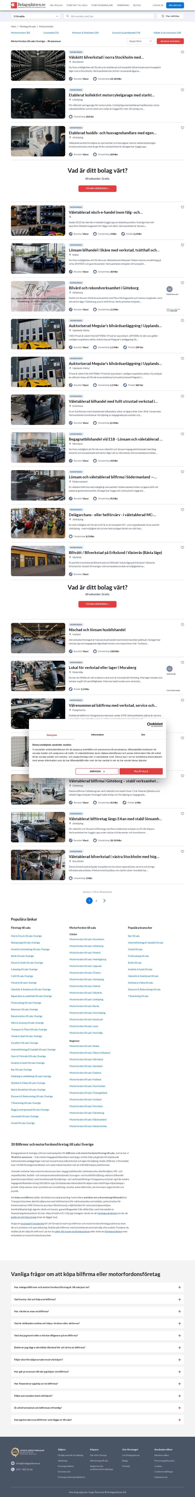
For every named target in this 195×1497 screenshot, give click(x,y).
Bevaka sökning (170, 41)
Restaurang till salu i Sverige (25, 942)
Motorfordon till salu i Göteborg (86, 945)
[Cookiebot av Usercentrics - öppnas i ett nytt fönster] (149, 724)
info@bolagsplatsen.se (28, 1463)
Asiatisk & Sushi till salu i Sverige (27, 1062)
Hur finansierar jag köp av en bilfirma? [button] (36, 1383)
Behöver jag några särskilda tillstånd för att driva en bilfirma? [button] (49, 1347)
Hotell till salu (135, 949)
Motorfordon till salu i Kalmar (85, 985)
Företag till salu (28, 26)
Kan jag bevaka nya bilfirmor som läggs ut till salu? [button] (43, 1419)
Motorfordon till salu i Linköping (86, 999)
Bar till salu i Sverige (21, 1069)
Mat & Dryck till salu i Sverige (26, 935)
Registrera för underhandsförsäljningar (101, 1467)
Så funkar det (64, 1471)
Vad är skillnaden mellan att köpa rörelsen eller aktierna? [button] (47, 1323)
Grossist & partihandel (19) (126, 32)
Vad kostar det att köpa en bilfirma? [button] (35, 1299)
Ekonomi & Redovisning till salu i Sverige (32, 1096)
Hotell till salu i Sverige (23, 1122)
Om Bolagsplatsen (131, 1455)
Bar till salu (134, 935)
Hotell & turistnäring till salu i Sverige (30, 949)
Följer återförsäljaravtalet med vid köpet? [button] (38, 1359)
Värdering (62, 1460)
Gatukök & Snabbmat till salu (143, 975)
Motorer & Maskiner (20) (85, 32)
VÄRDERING (123, 5)
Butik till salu (135, 962)
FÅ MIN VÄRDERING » (97, 188)
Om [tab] (143, 734)
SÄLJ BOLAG (56, 5)
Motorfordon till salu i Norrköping (87, 1012)
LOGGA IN (158, 5)
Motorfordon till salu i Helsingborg (87, 959)
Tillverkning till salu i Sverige (26, 1102)
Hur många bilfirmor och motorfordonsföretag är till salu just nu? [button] (52, 1287)
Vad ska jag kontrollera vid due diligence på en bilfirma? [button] (46, 1335)
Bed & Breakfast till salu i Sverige (28, 1089)
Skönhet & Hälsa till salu (140, 982)
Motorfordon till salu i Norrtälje (86, 1032)
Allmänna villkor (161, 1455)
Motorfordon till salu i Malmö (85, 952)
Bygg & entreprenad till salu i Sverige (30, 1109)
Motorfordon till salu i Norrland (86, 1106)
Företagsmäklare (66, 1466)
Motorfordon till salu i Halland (85, 1079)
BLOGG (137, 5)
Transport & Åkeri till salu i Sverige (29, 1029)
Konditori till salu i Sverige (24, 1042)
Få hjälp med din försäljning (70, 1455)
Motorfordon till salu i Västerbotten (88, 1126)
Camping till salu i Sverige (24, 969)
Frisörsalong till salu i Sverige (26, 1002)
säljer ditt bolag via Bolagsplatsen (72, 1231)
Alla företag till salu (99, 1460)
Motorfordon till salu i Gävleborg (86, 1112)
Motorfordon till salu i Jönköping (86, 979)
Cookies (158, 1466)
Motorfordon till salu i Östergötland (88, 1092)
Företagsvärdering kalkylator (71, 1477)
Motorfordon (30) (20, 32)
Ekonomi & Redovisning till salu (144, 989)
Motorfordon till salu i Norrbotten (87, 1086)
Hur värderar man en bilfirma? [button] (31, 1311)
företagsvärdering (107, 1213)
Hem (13, 26)
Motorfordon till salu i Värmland (86, 1059)
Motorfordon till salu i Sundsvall (86, 1019)
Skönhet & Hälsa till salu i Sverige (28, 1082)
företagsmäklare (113, 1231)
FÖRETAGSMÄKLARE (102, 5)
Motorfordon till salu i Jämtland (86, 1066)
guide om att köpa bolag (23, 1217)
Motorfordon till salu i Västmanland (87, 1119)
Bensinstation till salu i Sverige (26, 1016)
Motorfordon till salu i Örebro (85, 972)
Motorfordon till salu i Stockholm (86, 939)
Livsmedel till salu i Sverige (25, 1116)
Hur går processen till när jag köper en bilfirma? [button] (41, 1371)
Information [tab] (97, 734)
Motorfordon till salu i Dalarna (85, 1072)
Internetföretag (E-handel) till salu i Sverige (33, 1049)
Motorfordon (46, 26)
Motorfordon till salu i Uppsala (85, 965)
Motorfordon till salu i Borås (84, 1006)
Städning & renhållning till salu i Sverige (31, 1076)
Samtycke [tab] (52, 735)
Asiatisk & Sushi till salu (140, 969)
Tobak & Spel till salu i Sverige (26, 1036)
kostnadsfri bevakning (32, 1223)
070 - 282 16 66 (24, 1469)
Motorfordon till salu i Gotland (85, 1099)
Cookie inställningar (163, 1471)
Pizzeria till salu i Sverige (24, 982)
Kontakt (126, 1466)
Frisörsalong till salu (138, 955)
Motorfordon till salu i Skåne (84, 1045)
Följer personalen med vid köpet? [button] (33, 1395)
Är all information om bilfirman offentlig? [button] (38, 1407)
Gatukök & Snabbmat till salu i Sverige (31, 989)
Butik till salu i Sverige (22, 955)
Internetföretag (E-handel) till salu (145, 942)
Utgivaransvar (161, 1477)
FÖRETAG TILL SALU (77, 5)
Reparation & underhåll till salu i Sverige (31, 996)
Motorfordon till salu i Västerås (85, 992)
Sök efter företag (98, 1455)
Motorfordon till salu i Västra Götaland (89, 1052)
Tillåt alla (141, 771)
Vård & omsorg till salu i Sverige (27, 1022)
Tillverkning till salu (138, 996)
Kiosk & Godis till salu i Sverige (27, 962)
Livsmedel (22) (51, 32)
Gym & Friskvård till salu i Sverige (28, 1056)
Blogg (125, 1460)
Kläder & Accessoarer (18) (167, 32)
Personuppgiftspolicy (164, 1460)
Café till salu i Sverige (22, 975)
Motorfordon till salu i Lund (83, 1026)
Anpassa (95, 771)
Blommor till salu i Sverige (24, 1009)
